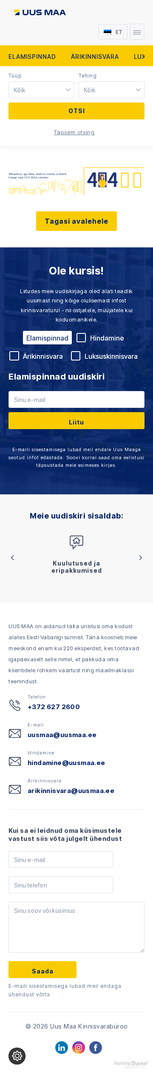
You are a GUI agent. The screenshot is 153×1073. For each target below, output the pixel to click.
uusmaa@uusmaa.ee (62, 735)
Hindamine (107, 338)
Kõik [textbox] (20, 90)
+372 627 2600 (54, 707)
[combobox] (42, 90)
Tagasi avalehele (76, 221)
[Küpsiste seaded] (17, 1056)
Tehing (88, 76)
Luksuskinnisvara (111, 356)
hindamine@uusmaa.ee (66, 763)
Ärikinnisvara (95, 56)
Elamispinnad (32, 56)
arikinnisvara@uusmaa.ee (71, 791)
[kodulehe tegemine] (131, 1064)
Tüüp (15, 76)
